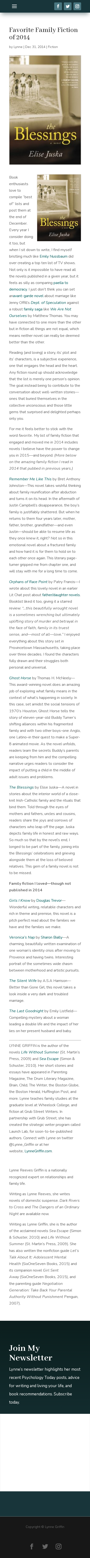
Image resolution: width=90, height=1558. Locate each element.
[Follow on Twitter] (45, 1546)
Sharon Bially (51, 937)
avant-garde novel (28, 296)
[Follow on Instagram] (58, 1546)
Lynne (18, 47)
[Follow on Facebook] (31, 1546)
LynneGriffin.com (38, 1151)
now (45, 1214)
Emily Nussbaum (53, 256)
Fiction (53, 47)
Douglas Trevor (49, 900)
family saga (33, 309)
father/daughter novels (61, 595)
